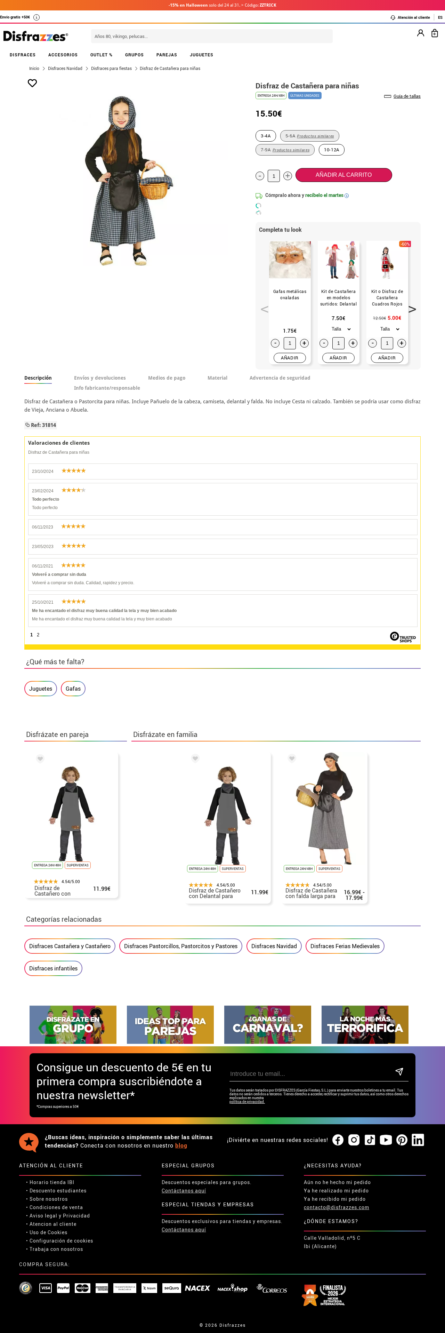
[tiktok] (370, 1140)
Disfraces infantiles (53, 968)
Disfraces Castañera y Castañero (70, 946)
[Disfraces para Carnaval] (267, 1042)
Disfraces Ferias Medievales (345, 946)
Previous (262, 305)
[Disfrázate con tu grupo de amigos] (73, 1042)
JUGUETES (201, 54)
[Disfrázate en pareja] (170, 1042)
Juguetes (40, 688)
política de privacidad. (247, 1102)
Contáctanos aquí (184, 1190)
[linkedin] (418, 1140)
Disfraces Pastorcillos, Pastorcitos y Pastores (180, 946)
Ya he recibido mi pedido (335, 1199)
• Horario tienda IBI (50, 1182)
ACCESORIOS (63, 54)
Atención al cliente (413, 17)
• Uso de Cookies (46, 1232)
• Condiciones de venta (54, 1207)
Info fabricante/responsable (107, 388)
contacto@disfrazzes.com (336, 1207)
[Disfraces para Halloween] (365, 1042)
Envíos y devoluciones (100, 378)
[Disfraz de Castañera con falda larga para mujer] (290, 759)
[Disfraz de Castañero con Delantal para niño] (38, 760)
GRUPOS (134, 54)
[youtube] (386, 1140)
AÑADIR (290, 358)
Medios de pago (166, 378)
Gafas (73, 688)
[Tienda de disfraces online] (35, 36)
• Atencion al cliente (51, 1224)
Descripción (38, 378)
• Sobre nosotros (47, 1199)
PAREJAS (166, 54)
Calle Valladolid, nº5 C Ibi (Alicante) (332, 1242)
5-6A (309, 136)
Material (217, 378)
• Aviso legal (41, 1215)
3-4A (266, 136)
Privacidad (76, 1215)
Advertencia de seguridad (280, 378)
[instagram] (354, 1140)
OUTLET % (101, 54)
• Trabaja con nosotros (54, 1249)
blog (181, 1145)
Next (409, 305)
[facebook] (338, 1140)
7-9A (285, 149)
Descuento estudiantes (58, 1190)
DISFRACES (23, 54)
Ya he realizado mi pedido (336, 1190)
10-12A (331, 149)
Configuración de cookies (61, 1240)
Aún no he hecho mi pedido (337, 1182)
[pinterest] (402, 1140)
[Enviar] (399, 1072)
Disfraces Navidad (274, 946)
